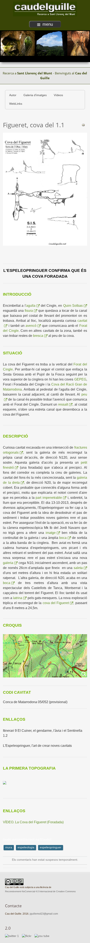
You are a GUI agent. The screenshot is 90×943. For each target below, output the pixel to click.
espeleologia (26, 847)
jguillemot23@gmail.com (44, 913)
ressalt (63, 404)
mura (8, 847)
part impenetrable (49, 497)
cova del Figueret (56, 603)
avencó (31, 325)
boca (63, 538)
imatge (51, 532)
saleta (78, 568)
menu (47, 24)
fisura (29, 310)
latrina (17, 598)
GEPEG (80, 379)
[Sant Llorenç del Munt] (45, 8)
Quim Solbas (73, 305)
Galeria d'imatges (35, 95)
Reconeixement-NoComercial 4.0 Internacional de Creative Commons (40, 891)
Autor (12, 95)
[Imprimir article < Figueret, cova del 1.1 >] (83, 124)
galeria (8, 563)
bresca (38, 335)
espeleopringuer (50, 847)
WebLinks (15, 103)
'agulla (30, 305)
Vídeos (58, 95)
